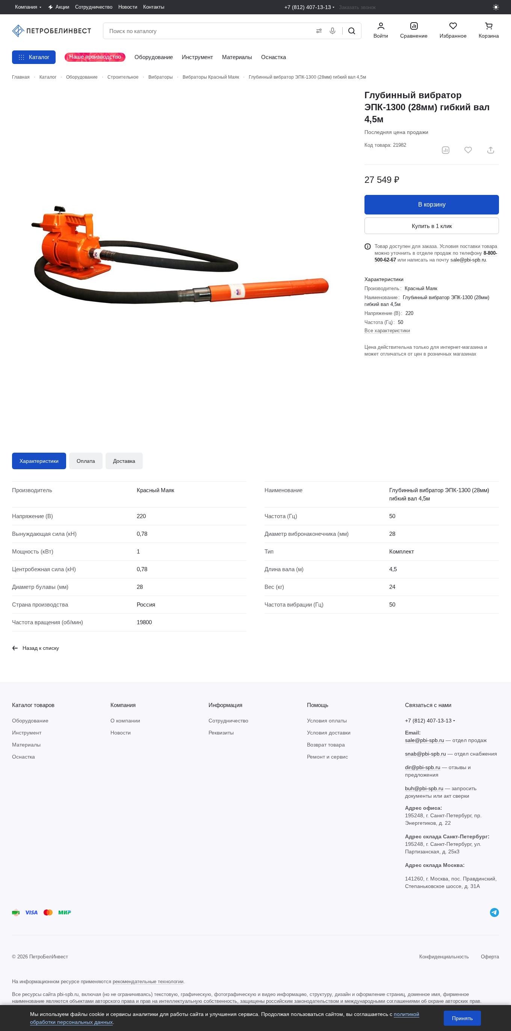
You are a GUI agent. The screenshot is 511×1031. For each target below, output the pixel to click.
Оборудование (30, 721)
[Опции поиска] (317, 31)
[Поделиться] (490, 150)
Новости (120, 733)
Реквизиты (221, 733)
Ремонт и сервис (327, 757)
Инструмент (26, 733)
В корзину (432, 204)
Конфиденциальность (444, 957)
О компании (125, 721)
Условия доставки (329, 733)
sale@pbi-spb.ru (468, 260)
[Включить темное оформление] (496, 7)
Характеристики (39, 461)
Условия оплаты (327, 721)
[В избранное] (468, 150)
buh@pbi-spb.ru (424, 788)
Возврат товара (326, 745)
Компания (123, 705)
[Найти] (351, 31)
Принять (462, 1018)
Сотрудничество (228, 721)
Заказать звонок (357, 7)
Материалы (26, 745)
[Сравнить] (445, 150)
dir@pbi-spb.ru (422, 767)
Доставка (124, 461)
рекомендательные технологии (148, 981)
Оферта (490, 957)
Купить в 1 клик (432, 226)
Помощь (317, 705)
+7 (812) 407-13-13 (307, 7)
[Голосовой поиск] (334, 31)
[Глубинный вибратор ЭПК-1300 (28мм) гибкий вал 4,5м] (180, 258)
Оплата (86, 461)
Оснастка (23, 757)
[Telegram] (494, 912)
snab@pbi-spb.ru (425, 754)
